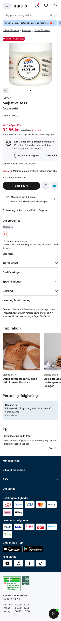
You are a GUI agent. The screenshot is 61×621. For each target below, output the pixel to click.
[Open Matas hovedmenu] (7, 6)
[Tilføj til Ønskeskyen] (54, 186)
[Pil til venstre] (45, 448)
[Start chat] (54, 614)
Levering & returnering (16, 300)
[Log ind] (37, 5)
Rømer (7, 98)
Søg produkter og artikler (18, 15)
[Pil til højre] (55, 448)
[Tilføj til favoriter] (45, 186)
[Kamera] (50, 15)
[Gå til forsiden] (20, 6)
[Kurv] (55, 5)
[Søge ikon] (55, 15)
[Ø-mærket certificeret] (5, 234)
